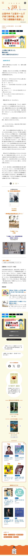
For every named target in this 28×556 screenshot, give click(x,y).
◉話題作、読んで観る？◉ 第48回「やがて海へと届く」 (12, 354)
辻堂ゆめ (4, 27)
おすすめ (6, 498)
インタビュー (7, 456)
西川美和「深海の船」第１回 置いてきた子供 (19, 521)
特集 (5, 475)
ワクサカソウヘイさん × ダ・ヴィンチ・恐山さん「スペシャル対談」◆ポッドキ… (8, 478)
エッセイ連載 (18, 26)
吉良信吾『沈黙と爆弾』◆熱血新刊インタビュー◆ (8, 521)
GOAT (5, 534)
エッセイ (14, 9)
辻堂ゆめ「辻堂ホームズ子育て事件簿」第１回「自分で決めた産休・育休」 (17, 292)
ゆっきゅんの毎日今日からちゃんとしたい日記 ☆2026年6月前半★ (19, 458)
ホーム (4, 9)
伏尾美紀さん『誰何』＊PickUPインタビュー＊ (8, 458)
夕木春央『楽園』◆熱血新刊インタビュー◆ (19, 478)
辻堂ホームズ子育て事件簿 (8, 26)
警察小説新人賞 (20, 534)
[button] (8, 407)
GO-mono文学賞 (11, 534)
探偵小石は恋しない (8, 537)
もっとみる (13, 437)
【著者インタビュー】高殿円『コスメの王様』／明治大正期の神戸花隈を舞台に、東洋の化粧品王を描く (13, 347)
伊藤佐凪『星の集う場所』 (19, 500)
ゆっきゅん (16, 537)
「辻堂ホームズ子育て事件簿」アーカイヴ (11, 262)
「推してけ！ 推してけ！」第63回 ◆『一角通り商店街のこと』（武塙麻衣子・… (8, 502)
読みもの (9, 9)
